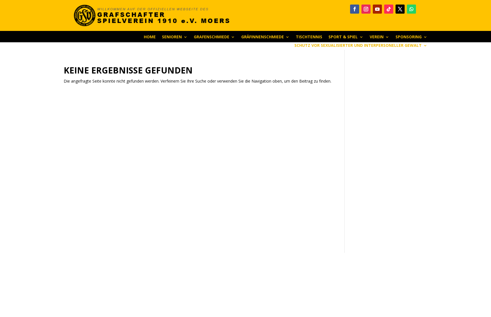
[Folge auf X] (400, 9)
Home (150, 37)
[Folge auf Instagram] (366, 9)
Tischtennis (309, 37)
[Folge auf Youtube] (377, 9)
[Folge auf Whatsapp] (411, 9)
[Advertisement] (390, 151)
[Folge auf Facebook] (354, 9)
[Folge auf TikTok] (388, 9)
